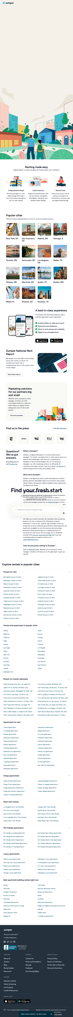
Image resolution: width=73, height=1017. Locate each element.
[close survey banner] (51, 1014)
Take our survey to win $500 (34, 1014)
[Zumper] (8, 3)
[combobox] (36, 510)
